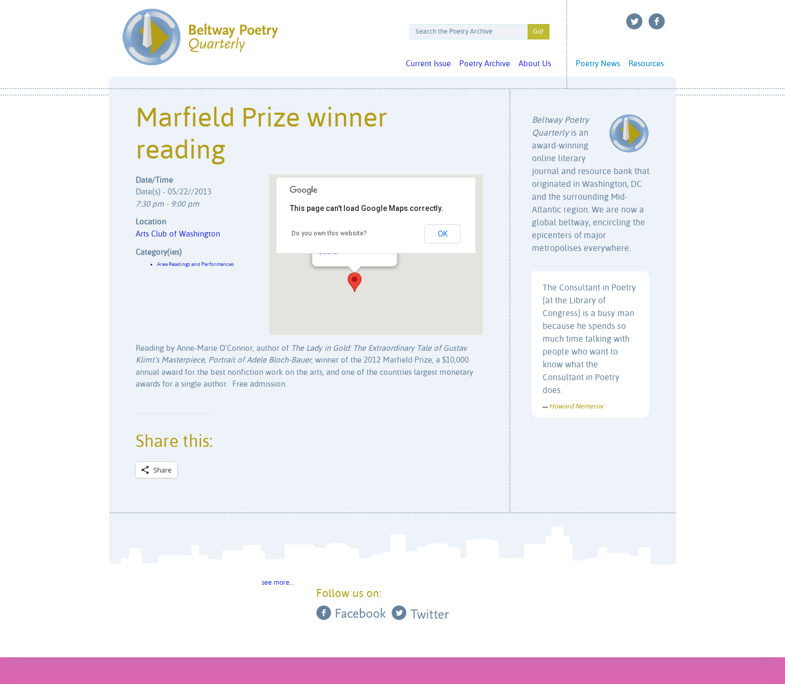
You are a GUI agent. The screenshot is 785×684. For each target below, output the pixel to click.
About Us (535, 64)
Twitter (634, 21)
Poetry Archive (484, 64)
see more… (278, 582)
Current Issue (428, 64)
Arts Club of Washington (178, 234)
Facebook (656, 21)
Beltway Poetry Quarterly (200, 37)
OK (443, 234)
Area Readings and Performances (195, 264)
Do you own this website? (329, 233)
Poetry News (598, 64)
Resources (646, 64)
